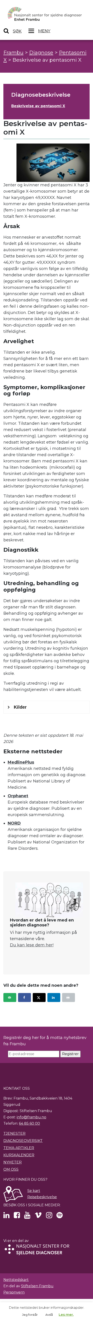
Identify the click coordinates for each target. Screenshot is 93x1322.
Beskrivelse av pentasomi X (38, 106)
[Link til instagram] (49, 1216)
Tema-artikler (18, 1148)
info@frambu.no (31, 1117)
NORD (14, 823)
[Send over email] (9, 997)
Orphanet (18, 795)
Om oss (11, 1169)
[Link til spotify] (59, 1216)
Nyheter (12, 1162)
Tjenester (14, 1133)
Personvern (14, 1292)
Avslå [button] (49, 1314)
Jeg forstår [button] (30, 1314)
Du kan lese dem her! (31, 945)
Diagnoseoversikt (23, 1141)
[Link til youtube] (27, 1216)
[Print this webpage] (68, 997)
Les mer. (66, 1314)
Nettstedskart (16, 1280)
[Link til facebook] (17, 1216)
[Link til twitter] (6, 1216)
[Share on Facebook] (24, 997)
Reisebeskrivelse (42, 1197)
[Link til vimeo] (38, 1216)
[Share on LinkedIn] (53, 997)
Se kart (33, 1191)
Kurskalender (18, 1155)
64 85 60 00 (29, 1123)
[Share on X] (39, 997)
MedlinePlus (21, 762)
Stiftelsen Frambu (37, 1286)
